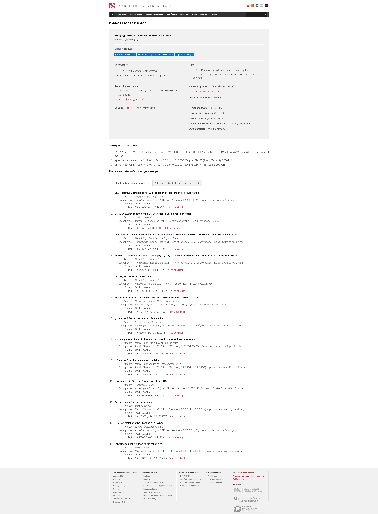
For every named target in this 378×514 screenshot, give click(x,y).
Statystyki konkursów (151, 492)
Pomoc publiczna (150, 489)
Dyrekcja (116, 479)
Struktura (116, 489)
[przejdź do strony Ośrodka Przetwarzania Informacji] (248, 509)
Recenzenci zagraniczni (190, 486)
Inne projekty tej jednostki (131, 99)
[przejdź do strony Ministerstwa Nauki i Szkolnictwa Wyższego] (248, 490)
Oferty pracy (118, 495)
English (266, 5)
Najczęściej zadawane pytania (155, 482)
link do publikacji (175, 207)
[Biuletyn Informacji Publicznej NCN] (248, 5)
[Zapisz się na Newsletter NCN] (261, 5)
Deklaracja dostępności (243, 473)
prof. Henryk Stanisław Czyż (207, 91)
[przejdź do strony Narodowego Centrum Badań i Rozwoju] (248, 499)
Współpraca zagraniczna (177, 14)
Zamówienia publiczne (122, 499)
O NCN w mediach (215, 479)
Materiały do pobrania (216, 482)
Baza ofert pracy (149, 499)
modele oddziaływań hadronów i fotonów (155, 54)
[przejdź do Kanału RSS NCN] (252, 5)
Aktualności (212, 476)
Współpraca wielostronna (190, 479)
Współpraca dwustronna (190, 482)
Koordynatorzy (119, 486)
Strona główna (112, 14)
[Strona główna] (141, 5)
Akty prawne (118, 492)
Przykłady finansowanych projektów (157, 495)
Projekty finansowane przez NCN (127, 22)
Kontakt (215, 14)
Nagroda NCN (119, 502)
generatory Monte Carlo (125, 54)
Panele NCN (148, 479)
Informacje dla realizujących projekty (157, 486)
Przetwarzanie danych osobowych (248, 476)
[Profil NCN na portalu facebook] (257, 5)
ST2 (195, 70)
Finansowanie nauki (154, 14)
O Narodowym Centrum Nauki (129, 14)
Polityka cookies (240, 479)
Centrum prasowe (199, 14)
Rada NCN (117, 482)
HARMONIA (185, 476)
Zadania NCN (118, 476)
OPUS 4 (128, 108)
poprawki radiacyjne (184, 54)
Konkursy (147, 476)
